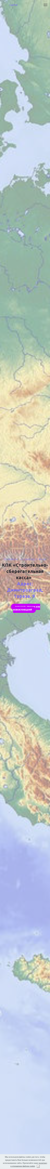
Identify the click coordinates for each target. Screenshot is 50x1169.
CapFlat (13, 5)
